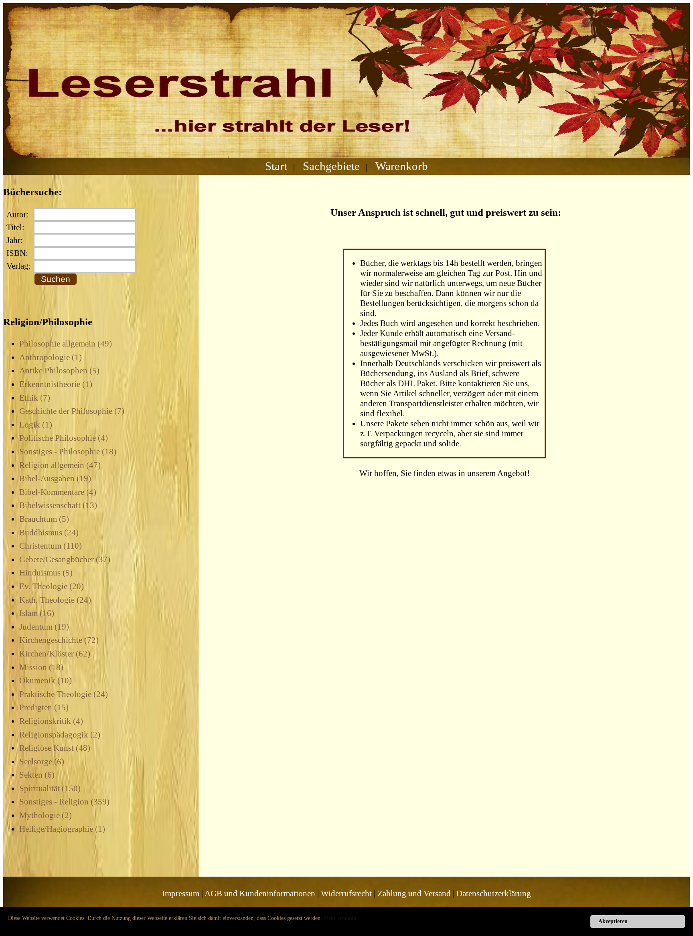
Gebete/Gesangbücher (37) (64, 559)
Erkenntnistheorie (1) (55, 384)
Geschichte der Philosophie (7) (71, 411)
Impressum (180, 893)
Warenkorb (401, 166)
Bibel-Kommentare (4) (57, 492)
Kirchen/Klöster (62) (54, 653)
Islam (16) (36, 613)
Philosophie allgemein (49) (65, 343)
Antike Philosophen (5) (59, 370)
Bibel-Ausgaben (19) (55, 478)
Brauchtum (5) (44, 519)
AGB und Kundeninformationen (260, 893)
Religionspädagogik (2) (59, 734)
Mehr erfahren (340, 918)
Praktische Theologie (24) (63, 694)
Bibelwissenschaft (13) (58, 505)
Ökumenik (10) (45, 680)
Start (276, 166)
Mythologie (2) (45, 815)
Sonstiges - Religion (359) (64, 801)
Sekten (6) (37, 775)
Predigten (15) (44, 707)
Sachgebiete (331, 166)
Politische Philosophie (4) (63, 438)
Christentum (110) (50, 546)
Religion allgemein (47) (60, 465)
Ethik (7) (34, 398)
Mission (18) (41, 667)
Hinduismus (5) (46, 572)
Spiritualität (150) (50, 788)
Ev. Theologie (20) (51, 586)
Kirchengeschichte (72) (59, 640)
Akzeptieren (613, 921)
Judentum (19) (44, 627)
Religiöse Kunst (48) (54, 748)
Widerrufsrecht (346, 893)
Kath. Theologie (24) (55, 600)
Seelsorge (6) (41, 761)
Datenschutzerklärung (493, 893)
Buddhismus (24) (49, 532)
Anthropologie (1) (50, 357)
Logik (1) (35, 425)
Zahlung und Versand (414, 893)
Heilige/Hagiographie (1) (62, 829)
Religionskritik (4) (51, 721)
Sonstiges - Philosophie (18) (67, 451)
